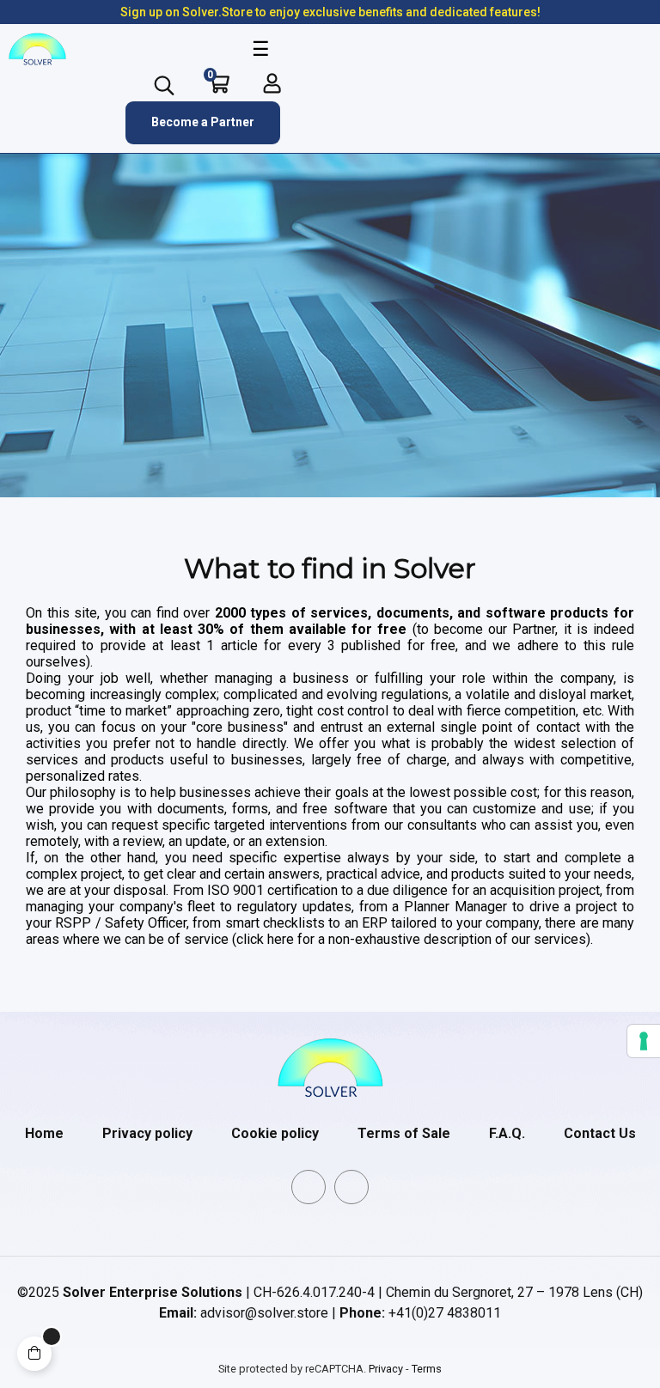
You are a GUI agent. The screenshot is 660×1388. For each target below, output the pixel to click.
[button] (202, 122)
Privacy (386, 1368)
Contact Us (600, 1133)
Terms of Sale (404, 1133)
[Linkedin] (308, 1187)
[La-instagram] (351, 1187)
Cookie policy (275, 1133)
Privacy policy (147, 1133)
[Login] (272, 83)
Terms (427, 1368)
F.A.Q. (507, 1133)
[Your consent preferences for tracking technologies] (643, 1041)
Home (44, 1133)
